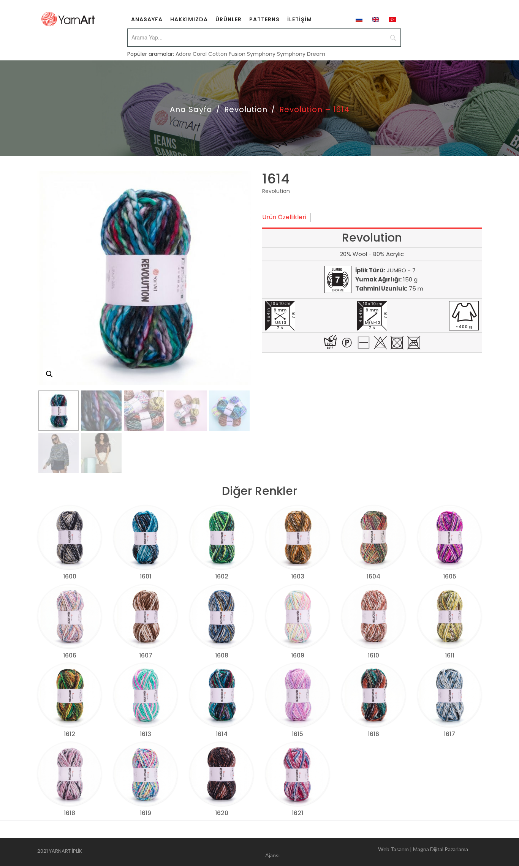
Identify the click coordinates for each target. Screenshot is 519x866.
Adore (183, 54)
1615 (297, 734)
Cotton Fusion (226, 54)
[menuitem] (146, 19)
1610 (373, 655)
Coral (200, 54)
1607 (145, 655)
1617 (449, 734)
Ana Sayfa (191, 109)
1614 (222, 734)
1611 (449, 655)
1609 (297, 655)
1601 (145, 576)
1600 (69, 576)
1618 (69, 813)
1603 (297, 576)
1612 (69, 734)
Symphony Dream (301, 54)
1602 (221, 576)
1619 (145, 813)
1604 (373, 576)
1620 (221, 813)
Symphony (261, 54)
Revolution (245, 109)
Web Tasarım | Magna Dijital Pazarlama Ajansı (366, 852)
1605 (449, 576)
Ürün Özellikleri (284, 217)
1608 (221, 655)
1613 (145, 734)
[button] (49, 374)
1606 (69, 655)
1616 (373, 734)
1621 (297, 813)
